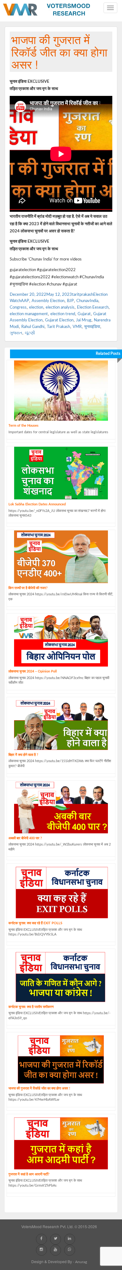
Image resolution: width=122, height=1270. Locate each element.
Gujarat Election (59, 320)
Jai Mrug (83, 320)
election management (29, 314)
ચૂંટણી (30, 333)
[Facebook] (42, 1238)
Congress (18, 307)
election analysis (60, 307)
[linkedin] (70, 1238)
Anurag (81, 1262)
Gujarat (84, 314)
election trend (62, 314)
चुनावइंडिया (92, 327)
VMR (77, 327)
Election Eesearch (93, 307)
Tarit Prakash (58, 327)
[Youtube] (56, 1249)
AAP (25, 301)
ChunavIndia (87, 301)
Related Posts (108, 354)
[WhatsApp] (70, 1249)
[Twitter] (56, 1238)
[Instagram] (42, 1249)
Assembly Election (48, 301)
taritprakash (82, 295)
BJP (70, 301)
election (36, 307)
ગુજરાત (16, 333)
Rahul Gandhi (32, 327)
